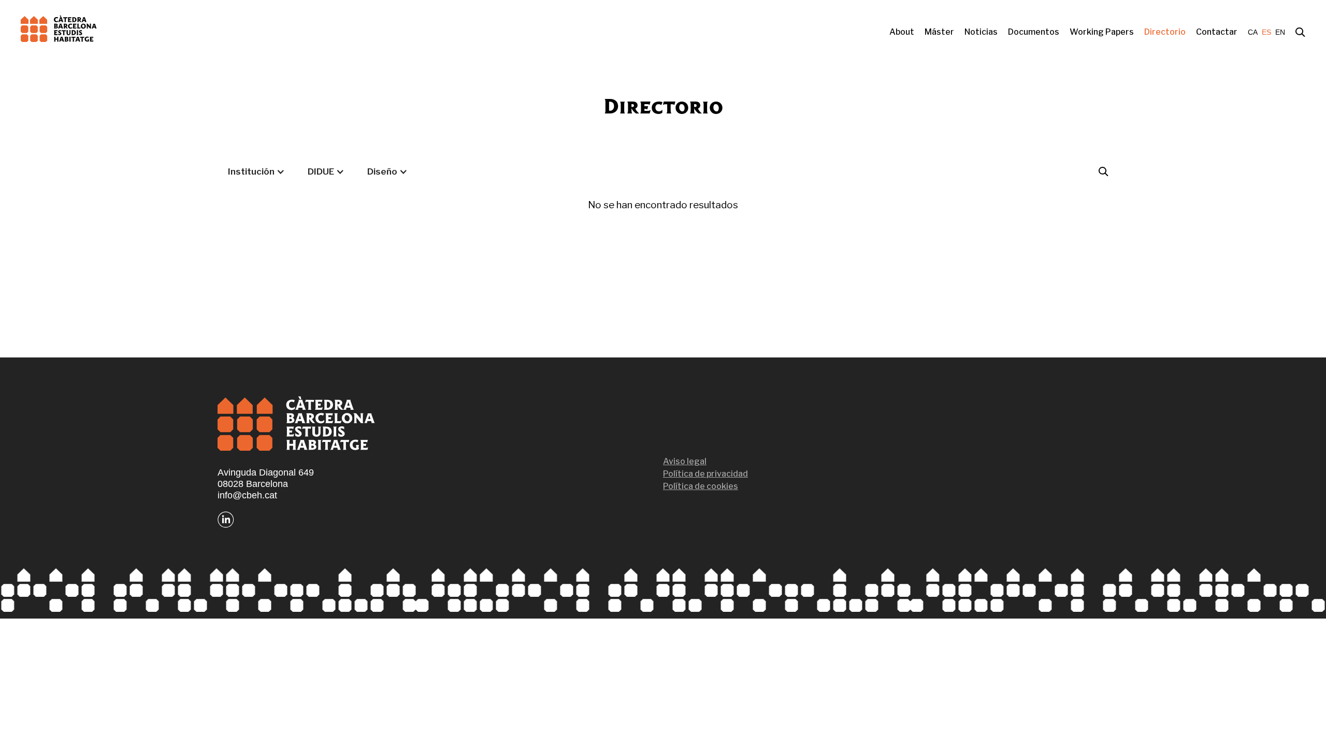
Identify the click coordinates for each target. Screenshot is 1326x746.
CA (1253, 32)
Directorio (1165, 32)
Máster (939, 32)
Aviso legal (685, 461)
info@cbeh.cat (247, 495)
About (901, 32)
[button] (256, 171)
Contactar (1216, 32)
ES (1266, 32)
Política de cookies (700, 486)
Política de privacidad (705, 474)
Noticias (981, 32)
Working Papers (1102, 32)
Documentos (1033, 32)
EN (1280, 32)
